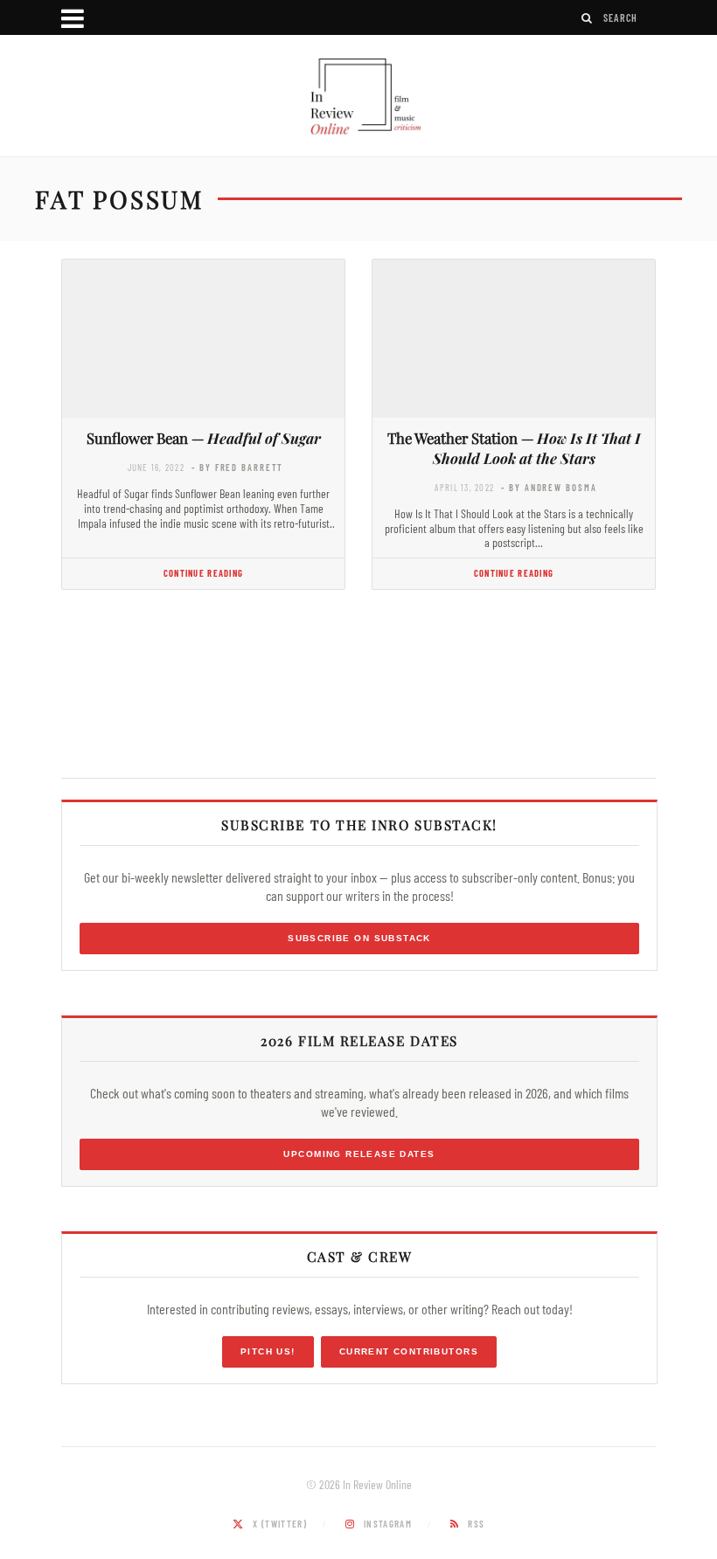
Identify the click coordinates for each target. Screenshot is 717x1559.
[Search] (587, 18)
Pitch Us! (268, 1351)
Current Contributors (408, 1351)
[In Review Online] (358, 98)
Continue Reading (203, 573)
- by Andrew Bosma (548, 487)
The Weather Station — (514, 448)
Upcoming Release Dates (359, 1154)
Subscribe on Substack (359, 938)
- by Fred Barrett (237, 467)
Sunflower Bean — (204, 437)
